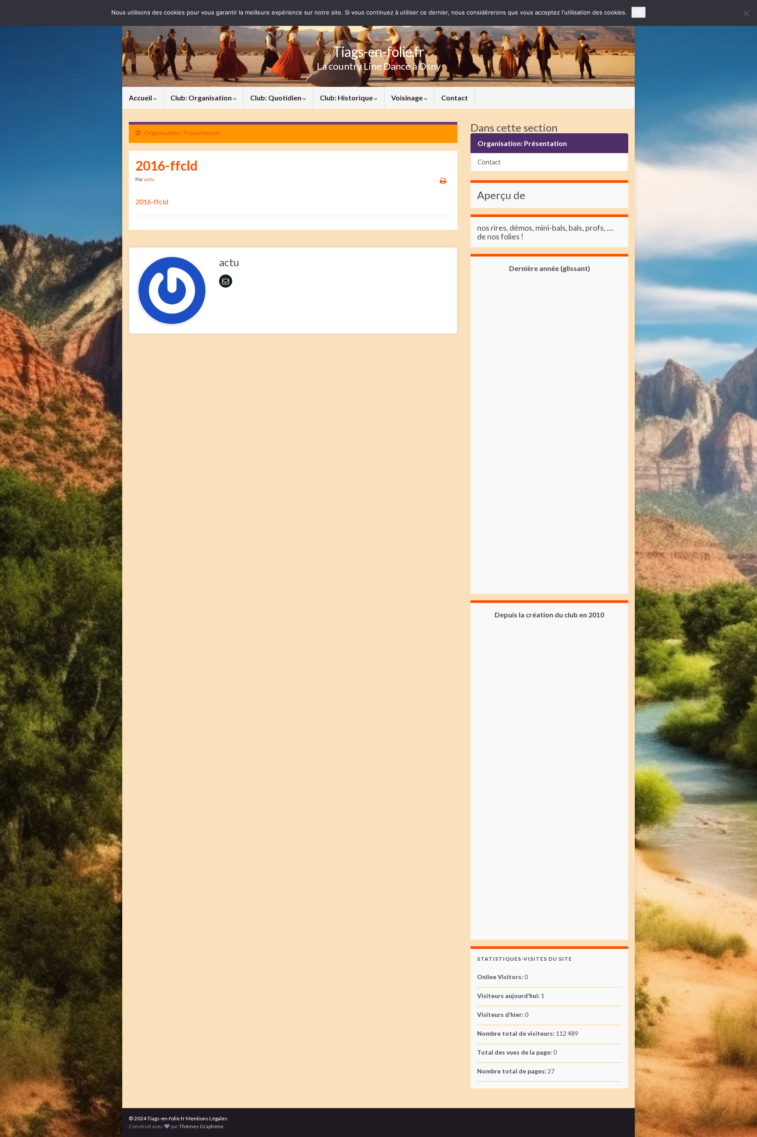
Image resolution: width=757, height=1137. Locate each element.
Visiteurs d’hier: (501, 1014)
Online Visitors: (500, 976)
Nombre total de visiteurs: (516, 1033)
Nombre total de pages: (512, 1071)
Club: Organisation (201, 97)
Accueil (141, 97)
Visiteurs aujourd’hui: (509, 995)
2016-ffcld (151, 201)
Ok (638, 12)
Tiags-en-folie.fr (378, 51)
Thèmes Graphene (201, 1126)
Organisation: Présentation (181, 132)
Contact (454, 97)
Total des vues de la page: (515, 1052)
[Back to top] (737, 1117)
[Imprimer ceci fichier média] (443, 180)
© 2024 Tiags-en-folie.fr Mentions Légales (178, 1118)
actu (149, 179)
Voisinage (407, 97)
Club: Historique (347, 97)
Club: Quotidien (276, 97)
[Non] (746, 13)
